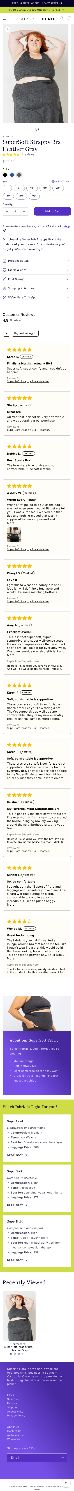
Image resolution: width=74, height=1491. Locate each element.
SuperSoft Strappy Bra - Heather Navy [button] (28, 381)
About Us (13, 1426)
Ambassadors (16, 1435)
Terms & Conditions (36, 1486)
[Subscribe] (63, 1457)
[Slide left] (29, 129)
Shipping (12, 1407)
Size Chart (63, 181)
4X (58, 188)
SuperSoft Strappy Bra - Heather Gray (19, 1348)
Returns (12, 1403)
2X (32, 188)
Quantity (7, 204)
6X (21, 196)
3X (45, 188)
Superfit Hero (21, 1486)
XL (19, 188)
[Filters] (6, 333)
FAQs (10, 1394)
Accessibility (15, 1411)
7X (34, 196)
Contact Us (14, 1430)
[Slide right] (45, 129)
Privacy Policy (16, 1415)
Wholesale (13, 1439)
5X (8, 196)
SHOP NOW (15, 1154)
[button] (4, 18)
